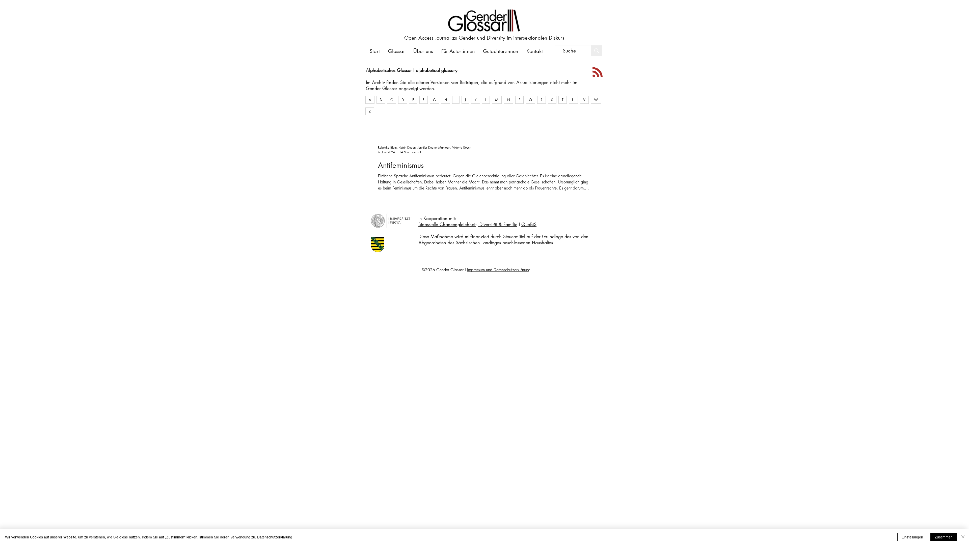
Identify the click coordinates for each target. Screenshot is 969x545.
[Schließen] (963, 537)
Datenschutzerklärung (274, 536)
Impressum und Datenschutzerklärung (498, 269)
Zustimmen (944, 536)
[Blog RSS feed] (598, 72)
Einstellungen (912, 536)
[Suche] (596, 50)
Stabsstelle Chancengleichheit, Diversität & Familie (467, 224)
